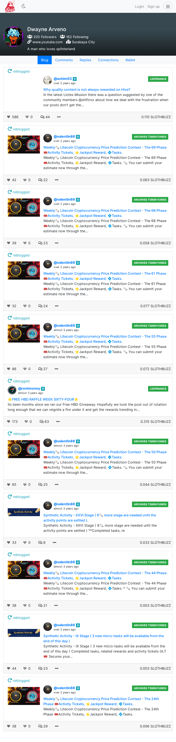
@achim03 (63, 78)
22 (45, 180)
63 (46, 421)
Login (139, 6)
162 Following (76, 37)
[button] (167, 6)
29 (45, 726)
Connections (108, 60)
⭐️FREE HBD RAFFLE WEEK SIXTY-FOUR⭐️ (43, 399)
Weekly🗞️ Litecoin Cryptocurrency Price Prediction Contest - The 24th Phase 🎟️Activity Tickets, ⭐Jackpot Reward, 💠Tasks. (101, 711)
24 (45, 306)
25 (45, 484)
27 (44, 369)
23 (45, 243)
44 (47, 117)
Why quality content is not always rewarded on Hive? (86, 89)
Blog (44, 60)
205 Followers (44, 37)
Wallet (130, 60)
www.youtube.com (47, 42)
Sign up (153, 6)
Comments (64, 60)
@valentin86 (65, 136)
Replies (85, 60)
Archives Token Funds (150, 136)
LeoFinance (158, 78)
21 (44, 605)
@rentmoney (29, 388)
